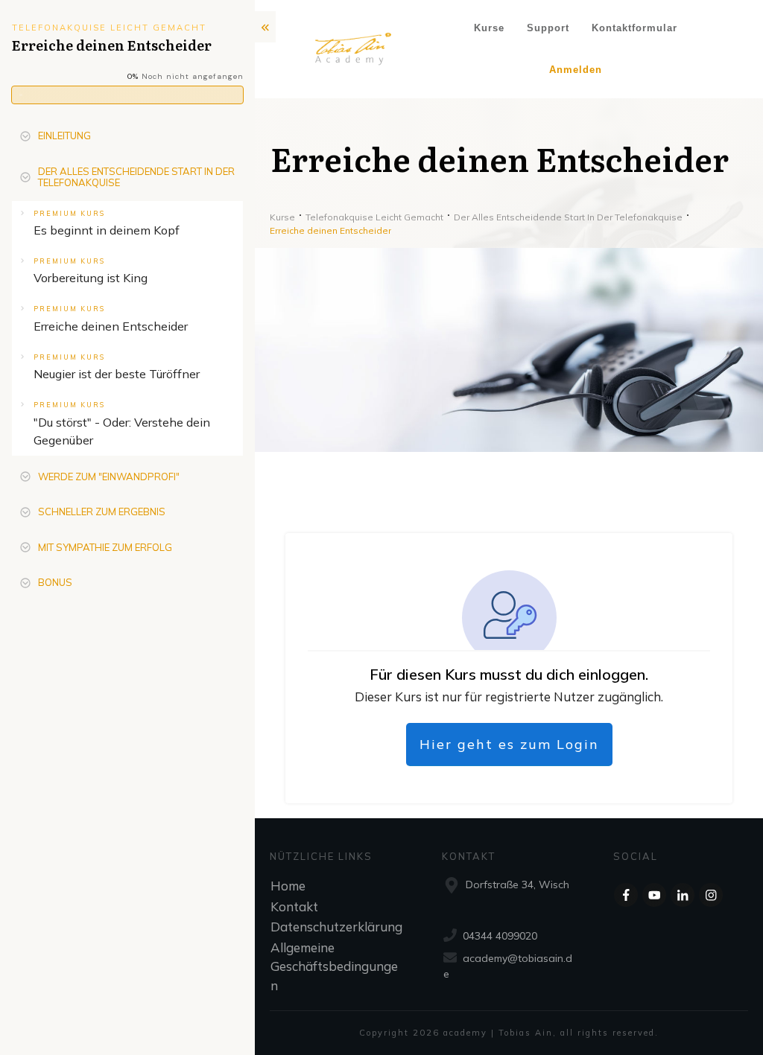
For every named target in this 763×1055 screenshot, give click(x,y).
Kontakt (294, 906)
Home (287, 885)
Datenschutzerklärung (336, 926)
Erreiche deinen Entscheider (111, 326)
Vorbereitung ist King (91, 277)
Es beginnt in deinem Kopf (107, 230)
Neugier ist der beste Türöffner (117, 373)
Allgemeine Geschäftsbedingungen (334, 966)
